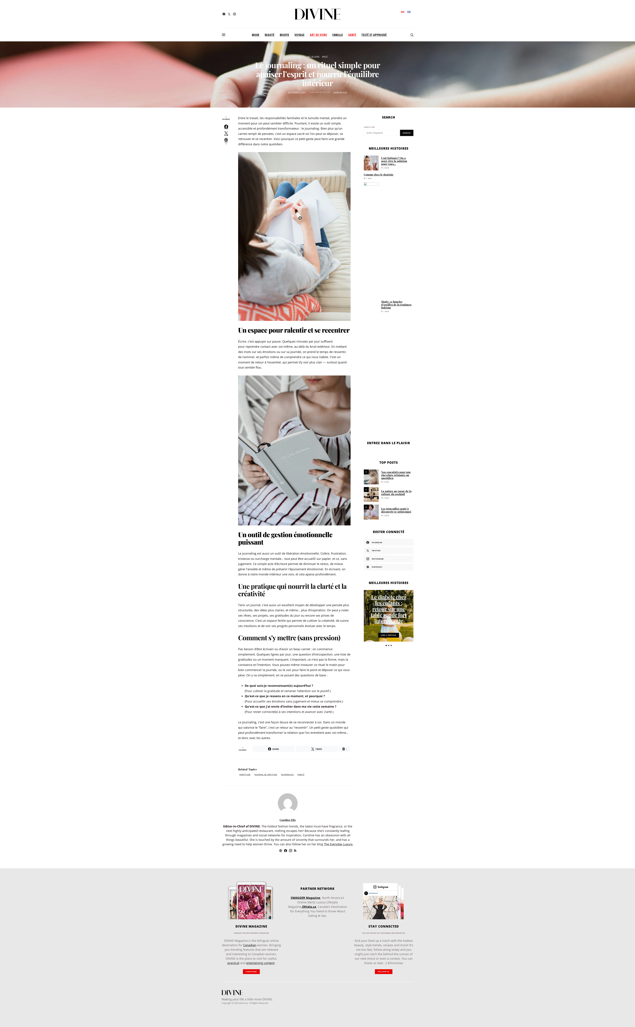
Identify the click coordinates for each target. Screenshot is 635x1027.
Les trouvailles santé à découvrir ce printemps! (396, 510)
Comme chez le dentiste (378, 174)
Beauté (269, 35)
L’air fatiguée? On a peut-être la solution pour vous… (394, 161)
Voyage (300, 35)
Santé (352, 35)
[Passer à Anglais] (403, 11)
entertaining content (260, 963)
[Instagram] (234, 14)
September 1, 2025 (297, 92)
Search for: (369, 127)
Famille (337, 35)
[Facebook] (224, 14)
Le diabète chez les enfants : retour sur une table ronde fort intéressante (388, 608)
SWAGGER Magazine (305, 898)
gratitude (246, 774)
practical (233, 963)
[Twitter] (229, 14)
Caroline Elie (340, 92)
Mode (256, 35)
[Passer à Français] (409, 11)
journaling (288, 774)
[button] (386, 645)
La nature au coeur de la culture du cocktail (396, 492)
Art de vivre (318, 35)
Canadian (249, 945)
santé (301, 774)
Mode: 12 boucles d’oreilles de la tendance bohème (396, 304)
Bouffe (284, 35)
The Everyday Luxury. (338, 844)
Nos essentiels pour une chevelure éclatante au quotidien (396, 475)
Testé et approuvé (374, 35)
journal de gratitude (266, 774)
